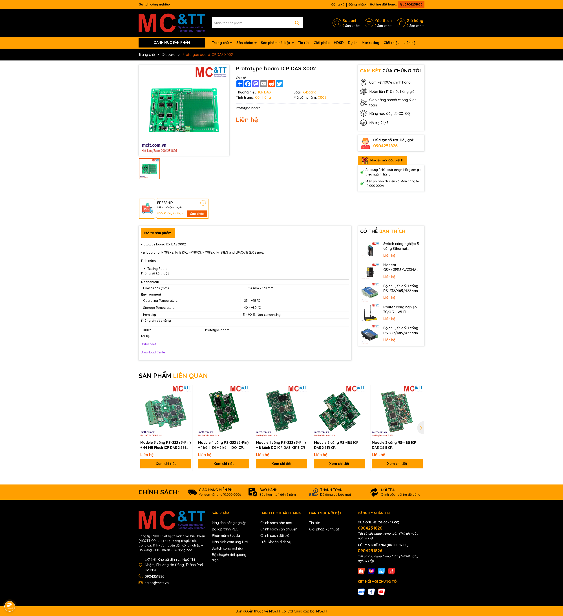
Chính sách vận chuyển (278, 529)
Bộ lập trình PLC (225, 529)
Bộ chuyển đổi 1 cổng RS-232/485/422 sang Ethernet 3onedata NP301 (401, 330)
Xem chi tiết (166, 463)
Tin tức (303, 42)
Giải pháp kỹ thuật (324, 529)
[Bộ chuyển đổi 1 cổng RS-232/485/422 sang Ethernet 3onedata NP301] (369, 334)
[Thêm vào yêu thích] (187, 389)
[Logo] (172, 22)
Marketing (370, 42)
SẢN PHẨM (173, 375)
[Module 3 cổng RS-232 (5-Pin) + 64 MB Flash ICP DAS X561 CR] (165, 411)
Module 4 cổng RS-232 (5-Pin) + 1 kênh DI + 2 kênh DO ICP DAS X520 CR (223, 445)
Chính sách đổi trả (274, 535)
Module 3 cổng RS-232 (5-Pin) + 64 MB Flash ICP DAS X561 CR (165, 445)
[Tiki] (381, 571)
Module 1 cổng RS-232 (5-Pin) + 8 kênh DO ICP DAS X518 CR (281, 445)
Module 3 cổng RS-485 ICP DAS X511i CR (336, 445)
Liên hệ (409, 42)
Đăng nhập (357, 4)
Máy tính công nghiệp (229, 523)
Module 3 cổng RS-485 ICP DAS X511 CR (394, 445)
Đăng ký (337, 4)
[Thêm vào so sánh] (187, 397)
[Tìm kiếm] (297, 22)
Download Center (153, 352)
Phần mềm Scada (226, 535)
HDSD (339, 42)
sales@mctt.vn (157, 583)
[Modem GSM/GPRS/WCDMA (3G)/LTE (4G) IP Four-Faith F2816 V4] (369, 271)
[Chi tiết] (203, 203)
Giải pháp (322, 42)
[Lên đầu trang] (553, 576)
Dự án (353, 42)
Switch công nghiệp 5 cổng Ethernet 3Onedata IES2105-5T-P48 (402, 246)
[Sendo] (391, 571)
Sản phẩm (245, 42)
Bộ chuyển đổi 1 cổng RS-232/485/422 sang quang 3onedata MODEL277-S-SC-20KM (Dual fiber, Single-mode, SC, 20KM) (402, 288)
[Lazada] (371, 571)
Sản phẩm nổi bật (276, 42)
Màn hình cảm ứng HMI (230, 542)
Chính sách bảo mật (276, 523)
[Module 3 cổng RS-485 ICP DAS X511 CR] (397, 411)
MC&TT (322, 611)
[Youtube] (381, 592)
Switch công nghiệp (227, 548)
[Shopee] (361, 571)
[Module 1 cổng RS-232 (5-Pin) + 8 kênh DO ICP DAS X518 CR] (281, 411)
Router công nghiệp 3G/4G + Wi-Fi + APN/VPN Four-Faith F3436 (400, 309)
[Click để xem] (184, 110)
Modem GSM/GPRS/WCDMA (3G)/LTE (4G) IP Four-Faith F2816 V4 (401, 267)
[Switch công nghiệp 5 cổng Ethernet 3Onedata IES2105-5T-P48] (369, 250)
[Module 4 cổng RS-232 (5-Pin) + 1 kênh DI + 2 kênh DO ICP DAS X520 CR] (223, 411)
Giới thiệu (391, 42)
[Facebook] (371, 592)
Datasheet (148, 344)
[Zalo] (361, 592)
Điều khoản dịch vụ (275, 542)
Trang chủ (221, 42)
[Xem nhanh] (187, 405)
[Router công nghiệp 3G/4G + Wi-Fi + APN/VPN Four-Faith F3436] (369, 313)
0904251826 (413, 4)
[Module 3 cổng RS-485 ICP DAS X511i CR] (339, 411)
